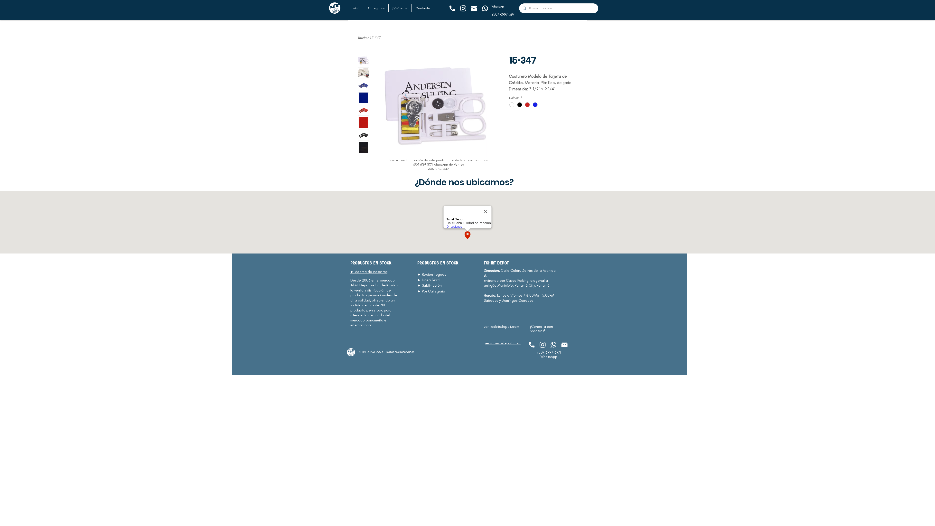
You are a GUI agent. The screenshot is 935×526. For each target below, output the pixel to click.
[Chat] (452, 8)
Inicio (362, 37)
